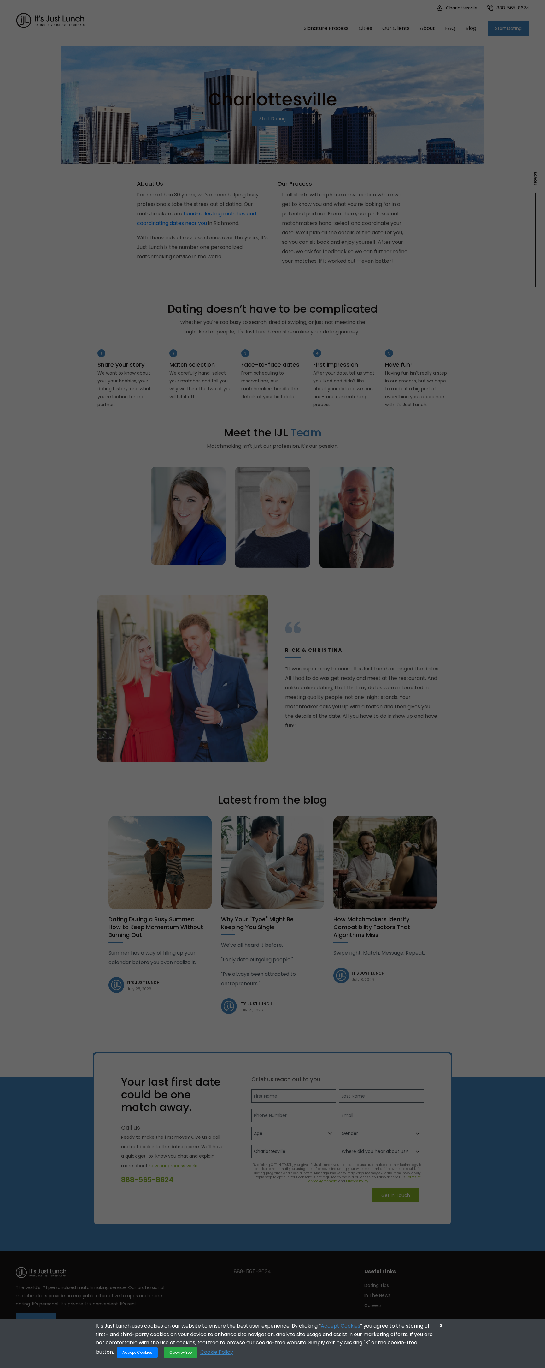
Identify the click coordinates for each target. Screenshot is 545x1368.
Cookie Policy (216, 1352)
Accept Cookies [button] (137, 1352)
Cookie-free (180, 1352)
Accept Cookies (340, 1325)
